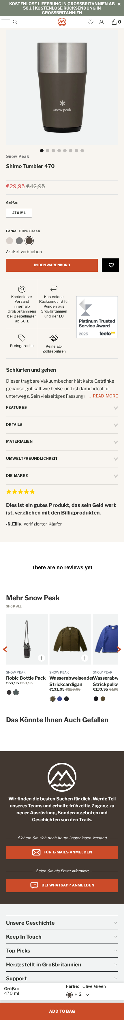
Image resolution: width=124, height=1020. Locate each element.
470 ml (19, 213)
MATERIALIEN (19, 442)
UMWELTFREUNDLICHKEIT (32, 459)
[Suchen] (14, 22)
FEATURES (16, 408)
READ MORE (105, 396)
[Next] (119, 661)
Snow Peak (17, 157)
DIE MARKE (17, 476)
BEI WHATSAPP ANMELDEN (68, 886)
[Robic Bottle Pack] (16, 692)
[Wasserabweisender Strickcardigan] (52, 699)
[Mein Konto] (101, 22)
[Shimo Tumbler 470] (9, 240)
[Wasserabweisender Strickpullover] (96, 699)
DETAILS (14, 425)
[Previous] (5, 661)
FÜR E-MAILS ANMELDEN (68, 853)
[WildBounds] (62, 22)
